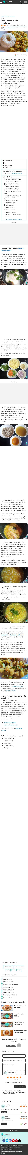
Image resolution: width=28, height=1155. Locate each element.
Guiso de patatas (8, 967)
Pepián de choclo (7, 979)
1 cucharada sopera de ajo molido (12, 192)
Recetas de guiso (18, 686)
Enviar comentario (20, 1087)
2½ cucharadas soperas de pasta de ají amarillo (12, 197)
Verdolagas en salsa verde (10, 995)
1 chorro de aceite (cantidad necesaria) (12, 216)
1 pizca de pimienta (11, 207)
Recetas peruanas (17, 173)
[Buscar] (26, 2)
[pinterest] (16, 1140)
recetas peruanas (11, 691)
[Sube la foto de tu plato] (19, 1045)
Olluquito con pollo (8, 982)
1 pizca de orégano (11, 212)
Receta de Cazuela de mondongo (20, 1007)
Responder (4, 1112)
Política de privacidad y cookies (15, 1147)
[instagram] (10, 1140)
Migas (13, 970)
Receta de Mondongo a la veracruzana (20, 1032)
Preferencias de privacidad (7, 1149)
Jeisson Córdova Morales (10, 28)
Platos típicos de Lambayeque (19, 1023)
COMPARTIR (21, 3)
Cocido (8, 970)
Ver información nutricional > (14, 219)
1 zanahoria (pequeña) (12, 184)
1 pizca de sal (9, 205)
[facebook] (3, 1140)
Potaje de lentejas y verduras (10, 984)
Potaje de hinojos (7, 997)
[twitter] (7, 1140)
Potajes (19, 970)
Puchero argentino (8, 987)
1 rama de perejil (10, 203)
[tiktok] (19, 1140)
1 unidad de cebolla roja (12, 189)
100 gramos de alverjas (12, 186)
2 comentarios (22, 25)
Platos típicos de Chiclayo (19, 1015)
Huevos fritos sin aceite (10, 723)
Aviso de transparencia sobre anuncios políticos (12, 1151)
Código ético (5, 1153)
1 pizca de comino (11, 210)
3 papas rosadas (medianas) (13, 182)
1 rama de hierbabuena (12, 200)
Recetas (2, 16)
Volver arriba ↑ (14, 1130)
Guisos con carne (19, 967)
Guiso (14, 16)
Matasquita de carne (8, 990)
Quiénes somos (19, 1145)
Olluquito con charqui (8, 992)
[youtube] (13, 1140)
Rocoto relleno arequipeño (11, 725)
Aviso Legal (4, 1147)
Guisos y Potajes (8, 16)
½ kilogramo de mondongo (13, 179)
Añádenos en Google (21, 55)
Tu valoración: (14, 1080)
